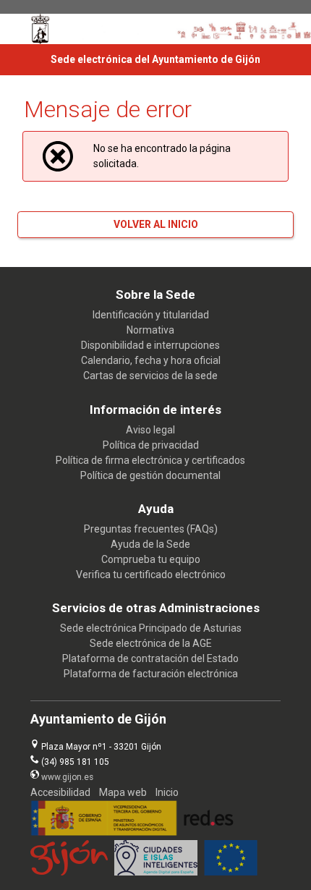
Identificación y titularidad (151, 315)
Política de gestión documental (150, 475)
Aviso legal (150, 430)
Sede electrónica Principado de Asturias (151, 628)
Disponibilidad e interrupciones (150, 345)
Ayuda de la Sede (150, 544)
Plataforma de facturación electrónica (151, 673)
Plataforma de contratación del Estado (150, 658)
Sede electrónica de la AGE (151, 643)
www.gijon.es (67, 777)
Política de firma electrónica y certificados (150, 460)
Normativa (150, 330)
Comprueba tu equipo (150, 559)
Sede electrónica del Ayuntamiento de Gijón (155, 59)
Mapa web (123, 792)
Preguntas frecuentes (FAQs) (151, 529)
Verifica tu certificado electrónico (151, 574)
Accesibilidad (60, 792)
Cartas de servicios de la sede (150, 375)
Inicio (167, 792)
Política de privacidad (151, 445)
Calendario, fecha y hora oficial (151, 360)
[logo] (40, 29)
